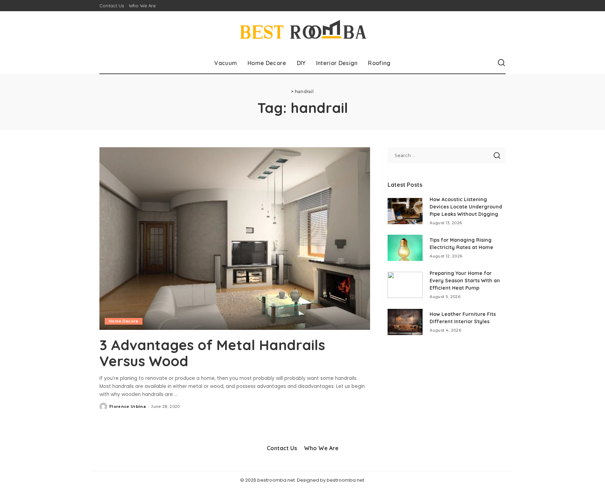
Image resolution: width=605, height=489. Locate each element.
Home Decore (123, 321)
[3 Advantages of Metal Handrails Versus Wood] (234, 238)
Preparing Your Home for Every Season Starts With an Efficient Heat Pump (465, 280)
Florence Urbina (127, 406)
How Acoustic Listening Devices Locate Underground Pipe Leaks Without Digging (466, 206)
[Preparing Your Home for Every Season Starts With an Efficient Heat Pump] (405, 285)
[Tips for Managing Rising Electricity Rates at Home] (405, 248)
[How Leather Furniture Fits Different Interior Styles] (405, 322)
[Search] (501, 62)
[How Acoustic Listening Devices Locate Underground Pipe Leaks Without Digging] (405, 211)
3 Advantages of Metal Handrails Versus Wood (212, 353)
